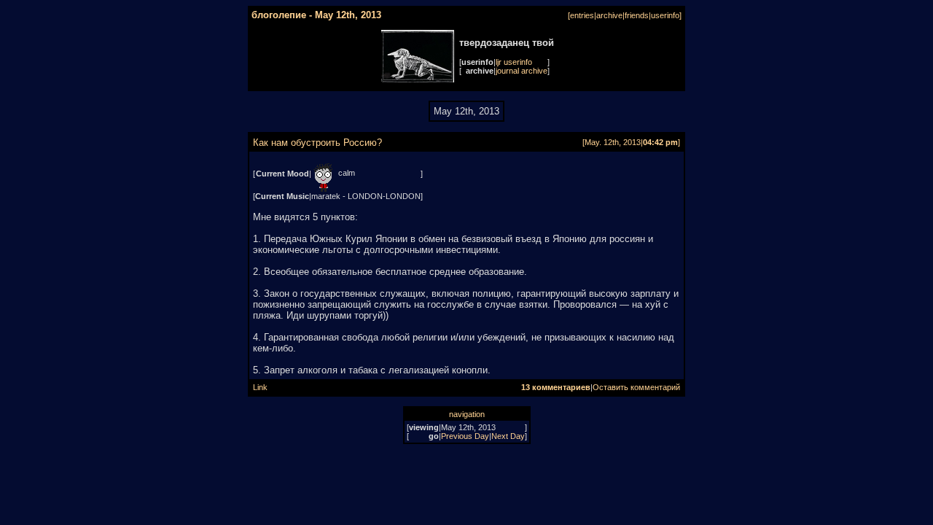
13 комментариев (555, 387)
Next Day (508, 436)
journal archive (521, 70)
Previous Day (465, 436)
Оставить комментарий (636, 387)
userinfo (665, 15)
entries (582, 15)
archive (609, 15)
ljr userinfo (514, 62)
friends (637, 15)
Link (260, 387)
